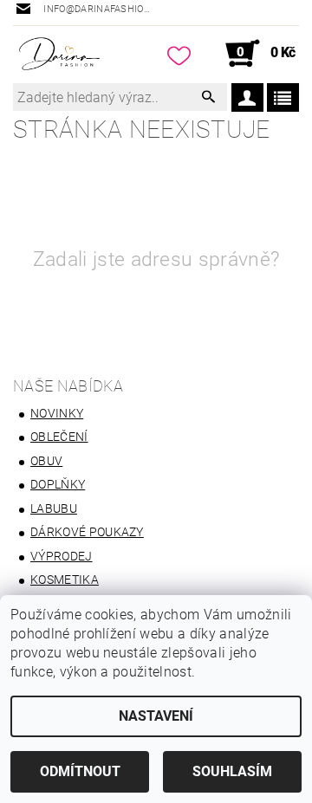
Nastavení (156, 716)
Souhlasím (232, 771)
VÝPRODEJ (61, 556)
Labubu (53, 508)
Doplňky (57, 484)
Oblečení (59, 437)
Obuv (46, 461)
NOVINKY (56, 413)
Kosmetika (64, 579)
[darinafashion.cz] (59, 53)
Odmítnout (80, 771)
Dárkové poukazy (87, 532)
